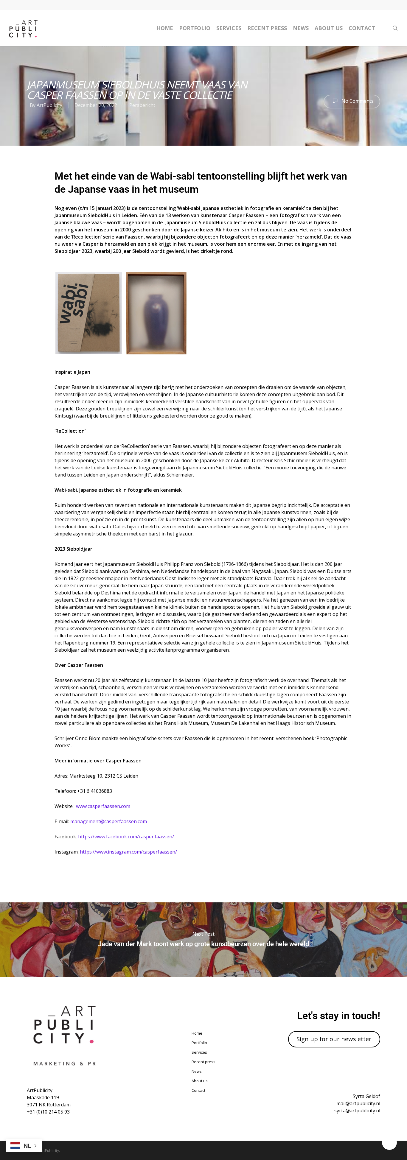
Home (164, 28)
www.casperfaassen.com (103, 806)
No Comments (357, 101)
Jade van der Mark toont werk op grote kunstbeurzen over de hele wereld (203, 939)
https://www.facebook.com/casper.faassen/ (126, 836)
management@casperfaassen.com (108, 821)
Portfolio (194, 28)
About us (329, 28)
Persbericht (142, 105)
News (301, 28)
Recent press (267, 28)
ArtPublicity (49, 105)
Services (228, 28)
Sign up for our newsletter (334, 1039)
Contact (362, 28)
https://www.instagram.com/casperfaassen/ (128, 851)
